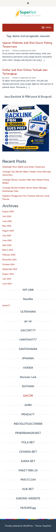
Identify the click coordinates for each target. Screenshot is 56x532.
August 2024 (8, 273)
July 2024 (6, 278)
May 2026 (6, 225)
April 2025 (6, 245)
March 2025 (7, 249)
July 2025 (6, 235)
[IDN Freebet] (28, 13)
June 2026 (7, 221)
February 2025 (8, 254)
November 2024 (9, 259)
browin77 (6, 305)
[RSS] (28, 3)
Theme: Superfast (43, 525)
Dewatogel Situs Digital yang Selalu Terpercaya (23, 166)
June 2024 (7, 283)
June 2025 (7, 240)
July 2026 (6, 216)
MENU (48, 27)
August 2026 (8, 211)
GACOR (28, 396)
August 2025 (8, 230)
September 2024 (9, 268)
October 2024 (8, 264)
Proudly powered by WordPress (19, 525)
